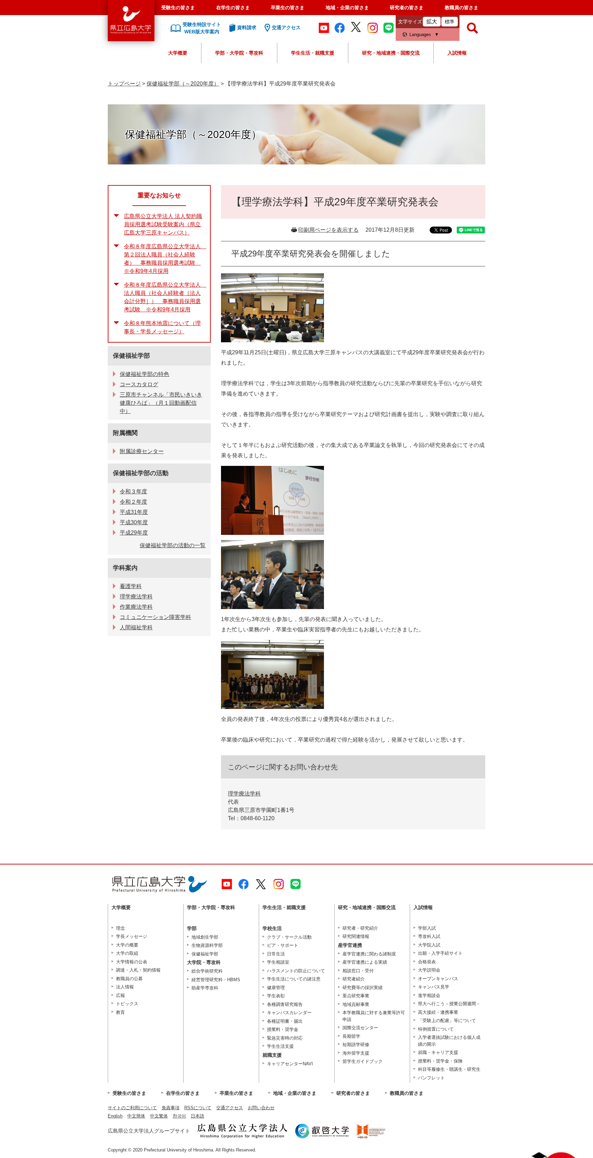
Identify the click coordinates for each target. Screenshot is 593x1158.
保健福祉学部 (131, 355)
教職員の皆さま (461, 7)
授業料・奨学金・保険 (440, 1061)
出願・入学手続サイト (440, 953)
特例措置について (436, 1029)
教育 (120, 1012)
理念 (120, 928)
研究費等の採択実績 (362, 987)
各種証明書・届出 (285, 1021)
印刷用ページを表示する (328, 230)
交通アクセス (229, 1107)
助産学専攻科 (204, 987)
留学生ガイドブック (362, 1061)
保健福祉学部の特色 (144, 374)
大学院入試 (429, 945)
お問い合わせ (261, 1107)
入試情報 (457, 53)
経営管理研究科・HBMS (215, 979)
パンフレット (431, 1077)
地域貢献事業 (355, 1004)
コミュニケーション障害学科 (155, 617)
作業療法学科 (136, 607)
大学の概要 (127, 945)
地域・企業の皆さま (347, 7)
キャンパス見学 (433, 986)
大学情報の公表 (131, 961)
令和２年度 (133, 502)
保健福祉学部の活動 (140, 473)
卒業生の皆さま (287, 7)
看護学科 (131, 586)
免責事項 (170, 1107)
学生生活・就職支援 (312, 53)
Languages (420, 34)
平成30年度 (134, 522)
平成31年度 (134, 512)
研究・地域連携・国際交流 (391, 53)
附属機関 (125, 432)
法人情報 (125, 986)
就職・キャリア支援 (438, 1052)
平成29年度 (134, 533)
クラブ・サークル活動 (289, 937)
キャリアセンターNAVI (290, 1063)
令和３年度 (133, 491)
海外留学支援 (355, 1053)
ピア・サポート (282, 945)
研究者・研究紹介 (360, 928)
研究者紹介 (353, 979)
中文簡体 (136, 1116)
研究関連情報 (355, 936)
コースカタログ (139, 384)
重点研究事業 (355, 995)
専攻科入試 (429, 936)
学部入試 (427, 928)
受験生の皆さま (178, 7)
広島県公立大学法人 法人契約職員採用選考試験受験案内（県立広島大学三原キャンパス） (163, 224)
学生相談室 (278, 962)
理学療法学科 (244, 793)
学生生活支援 (280, 1046)
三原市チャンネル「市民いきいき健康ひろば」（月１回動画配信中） (161, 403)
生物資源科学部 (207, 945)
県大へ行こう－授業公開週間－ (449, 1003)
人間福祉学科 (136, 627)
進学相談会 (429, 995)
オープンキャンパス (438, 978)
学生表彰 (276, 995)
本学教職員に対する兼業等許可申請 (373, 1016)
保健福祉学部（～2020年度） (183, 84)
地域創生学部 (204, 937)
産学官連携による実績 (364, 962)
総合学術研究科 (207, 971)
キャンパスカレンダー (289, 1012)
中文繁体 (159, 1116)
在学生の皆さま (233, 7)
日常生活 (276, 953)
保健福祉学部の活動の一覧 (173, 545)
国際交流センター (360, 1027)
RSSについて (197, 1107)
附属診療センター (142, 451)
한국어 (179, 1116)
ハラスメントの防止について (296, 970)
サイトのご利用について (132, 1107)
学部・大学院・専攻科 (239, 53)
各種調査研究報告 (285, 1004)
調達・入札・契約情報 (138, 970)
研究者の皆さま (406, 7)
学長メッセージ (131, 936)
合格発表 (427, 961)
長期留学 (351, 1036)
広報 (120, 995)
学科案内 (125, 567)
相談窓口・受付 (358, 970)
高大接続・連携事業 (438, 1012)
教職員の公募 (129, 978)
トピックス (127, 1003)
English (115, 1116)
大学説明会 (429, 970)
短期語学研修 (355, 1044)
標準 (449, 21)
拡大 (431, 21)
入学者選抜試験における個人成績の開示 (449, 1041)
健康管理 (276, 987)
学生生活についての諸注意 (294, 979)
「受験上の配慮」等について (447, 1020)
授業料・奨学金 (282, 1029)
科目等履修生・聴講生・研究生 (449, 1069)
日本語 (197, 1116)
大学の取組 (127, 953)
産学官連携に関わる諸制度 (369, 953)
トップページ (124, 84)
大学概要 (177, 53)
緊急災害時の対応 (285, 1038)
